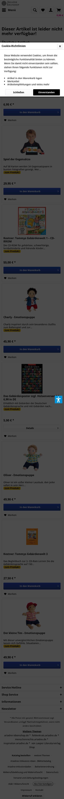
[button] (58, 399)
